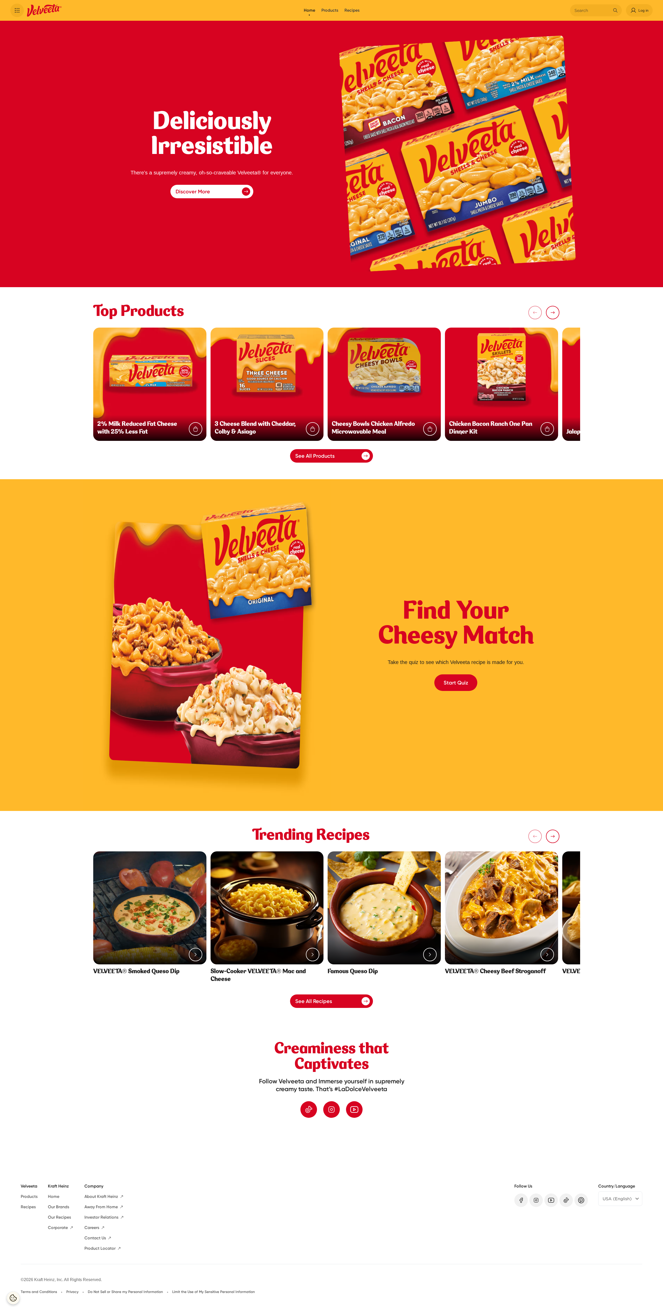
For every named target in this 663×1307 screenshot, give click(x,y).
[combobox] (592, 10)
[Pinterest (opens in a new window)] (581, 1200)
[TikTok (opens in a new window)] (566, 1200)
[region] (331, 1146)
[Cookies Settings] (13, 1297)
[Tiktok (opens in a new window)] (308, 1109)
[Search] (615, 10)
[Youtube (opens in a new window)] (354, 1109)
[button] (17, 10)
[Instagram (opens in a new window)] (331, 1109)
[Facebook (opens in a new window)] (521, 1200)
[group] (337, 1146)
